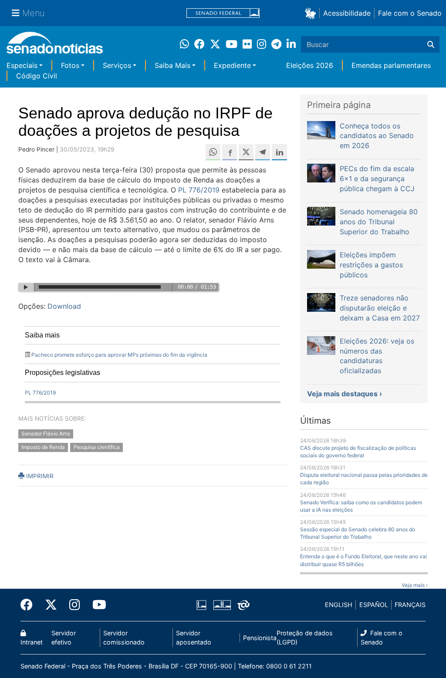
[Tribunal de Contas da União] (243, 604)
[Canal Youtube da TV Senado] (96, 605)
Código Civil (36, 75)
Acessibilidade (347, 13)
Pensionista (260, 637)
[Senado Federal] (223, 13)
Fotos (70, 65)
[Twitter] (51, 605)
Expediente (232, 65)
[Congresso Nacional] (222, 604)
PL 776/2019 (199, 190)
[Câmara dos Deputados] (201, 604)
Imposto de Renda (43, 447)
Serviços (117, 65)
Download (64, 306)
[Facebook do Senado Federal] (29, 605)
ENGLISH (338, 604)
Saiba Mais (172, 65)
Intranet (31, 642)
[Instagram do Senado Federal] (74, 605)
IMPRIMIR (39, 475)
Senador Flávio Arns (45, 433)
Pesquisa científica (97, 447)
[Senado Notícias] (55, 46)
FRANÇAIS (410, 604)
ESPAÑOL (373, 604)
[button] (312, 13)
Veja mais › (415, 585)
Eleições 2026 (309, 65)
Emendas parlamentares (391, 65)
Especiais (22, 65)
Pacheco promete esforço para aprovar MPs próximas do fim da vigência (119, 354)
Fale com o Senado (410, 13)
